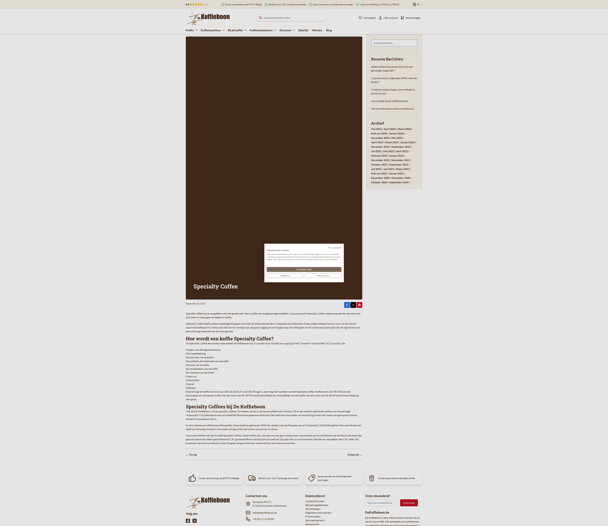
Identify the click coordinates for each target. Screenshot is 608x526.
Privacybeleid (334, 247)
